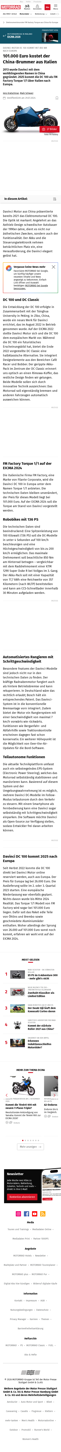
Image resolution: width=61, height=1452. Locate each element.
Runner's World (41, 1429)
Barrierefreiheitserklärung (30, 1328)
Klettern (49, 1411)
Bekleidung (39, 14)
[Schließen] (53, 267)
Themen (45, 1319)
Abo (21, 1)
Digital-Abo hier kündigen (17, 1283)
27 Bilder (52, 129)
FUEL (50, 1345)
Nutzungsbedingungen (21, 1310)
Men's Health (28, 1420)
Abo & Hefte (30, 1354)
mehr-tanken (11, 1420)
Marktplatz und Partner (15, 1265)
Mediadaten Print (21, 1238)
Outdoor (14, 1429)
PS (21, 1345)
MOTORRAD (11, 1345)
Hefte (28, 1)
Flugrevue (36, 1411)
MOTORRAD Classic (35, 1345)
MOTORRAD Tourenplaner (42, 1265)
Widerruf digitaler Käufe (45, 1283)
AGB (43, 1300)
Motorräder (24, 14)
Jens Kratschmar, (11, 93)
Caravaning (11, 1411)
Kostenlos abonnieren (22, 1196)
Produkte (37, 1)
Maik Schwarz (26, 93)
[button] (30, 119)
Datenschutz (42, 1310)
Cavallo (24, 1411)
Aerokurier (12, 1402)
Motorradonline (46, 1420)
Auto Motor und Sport (32, 1402)
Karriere (34, 1319)
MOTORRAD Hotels (22, 1255)
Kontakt (18, 1300)
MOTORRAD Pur (39, 1274)
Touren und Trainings (18, 1229)
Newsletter (40, 1255)
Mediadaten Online (41, 1229)
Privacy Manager (18, 1319)
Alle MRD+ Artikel (10, 14)
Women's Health (30, 1439)
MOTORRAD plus (20, 1274)
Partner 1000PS (40, 1238)
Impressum (31, 1300)
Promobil (26, 1429)
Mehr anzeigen (28, 1146)
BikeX (49, 1402)
